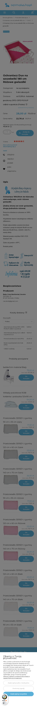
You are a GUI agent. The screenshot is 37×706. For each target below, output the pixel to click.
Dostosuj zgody (18, 688)
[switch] (4, 703)
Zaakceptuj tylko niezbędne (18, 683)
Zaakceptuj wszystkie (18, 694)
